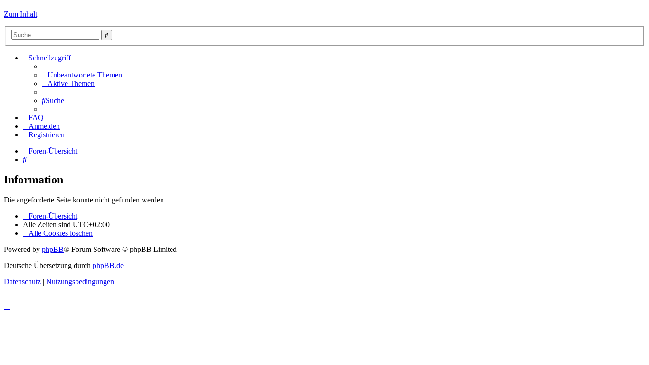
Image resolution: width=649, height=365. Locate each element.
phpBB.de (108, 265)
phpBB (53, 249)
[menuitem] (82, 75)
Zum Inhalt (20, 14)
